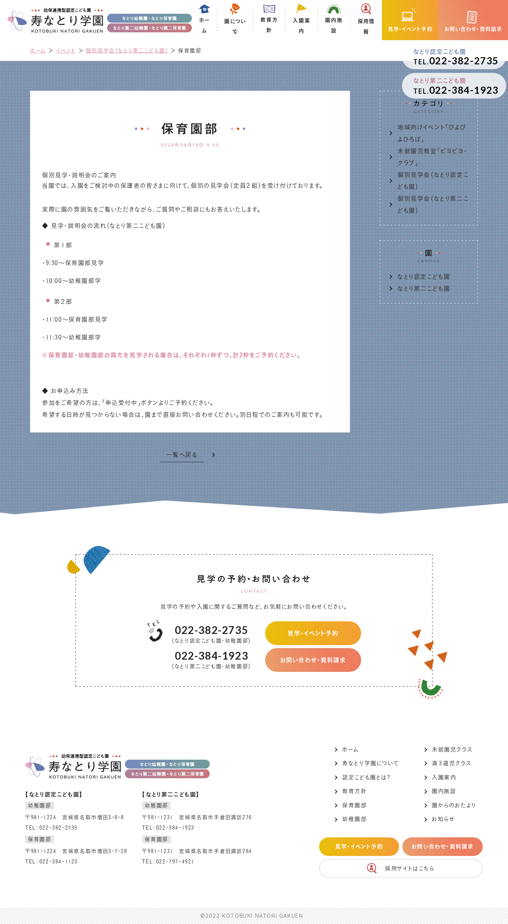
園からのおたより (454, 805)
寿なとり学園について (370, 763)
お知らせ (443, 819)
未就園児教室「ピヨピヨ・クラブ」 (432, 157)
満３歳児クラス (451, 763)
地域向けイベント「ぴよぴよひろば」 (432, 133)
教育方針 (354, 791)
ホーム (38, 50)
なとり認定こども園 (424, 277)
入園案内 (444, 777)
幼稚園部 (354, 819)
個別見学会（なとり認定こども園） (433, 181)
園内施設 (444, 791)
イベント (66, 50)
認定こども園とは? (366, 777)
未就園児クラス (452, 749)
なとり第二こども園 (424, 289)
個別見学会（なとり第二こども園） (127, 50)
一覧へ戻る (182, 455)
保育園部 (354, 805)
